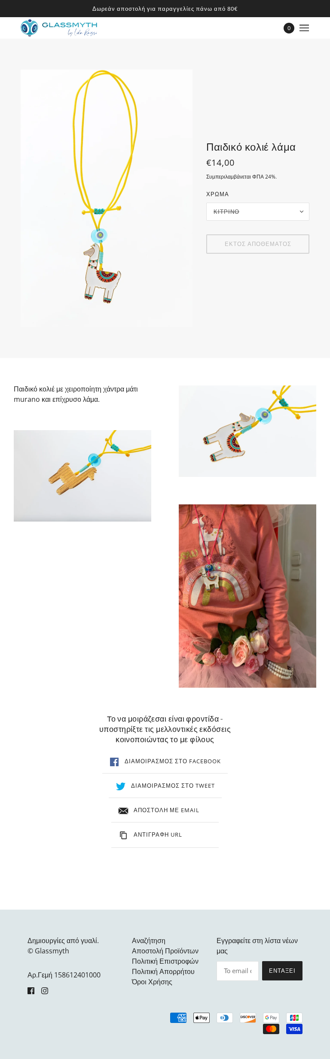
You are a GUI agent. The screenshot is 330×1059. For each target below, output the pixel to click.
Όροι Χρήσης (152, 981)
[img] (31, 990)
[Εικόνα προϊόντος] (82, 476)
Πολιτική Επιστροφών (165, 961)
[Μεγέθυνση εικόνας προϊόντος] (106, 198)
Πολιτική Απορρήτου (163, 971)
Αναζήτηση (148, 940)
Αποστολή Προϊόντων (165, 951)
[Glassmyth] (59, 28)
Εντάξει (282, 970)
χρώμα (217, 194)
